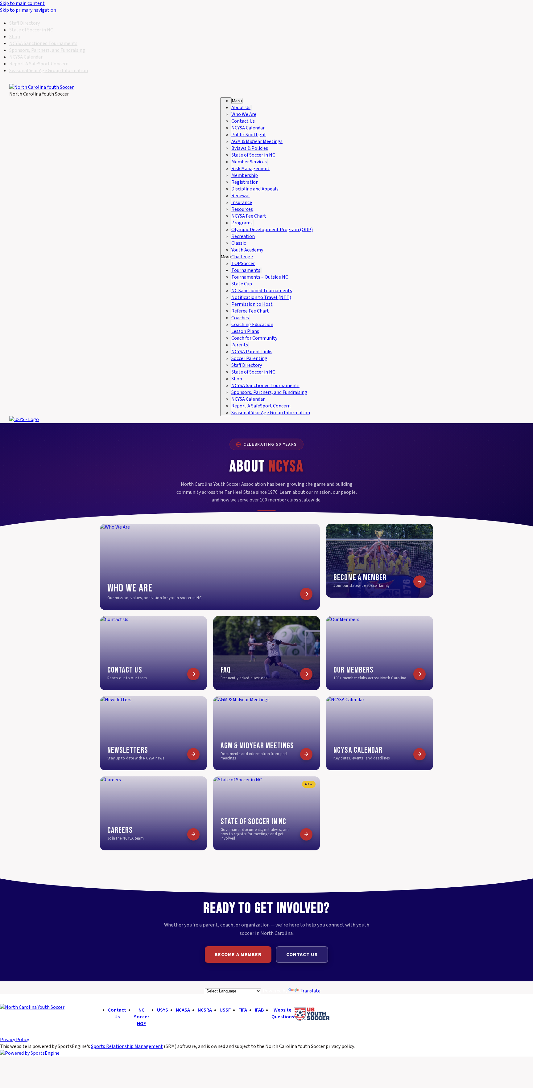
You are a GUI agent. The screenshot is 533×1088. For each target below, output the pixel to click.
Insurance (241, 202)
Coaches (240, 317)
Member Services (249, 161)
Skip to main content (22, 3)
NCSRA (205, 1010)
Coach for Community (254, 338)
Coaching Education (252, 324)
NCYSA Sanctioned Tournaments (43, 43)
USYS (162, 1010)
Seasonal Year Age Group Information (48, 70)
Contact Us (243, 121)
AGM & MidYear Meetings (257, 141)
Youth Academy (247, 250)
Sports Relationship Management (127, 1046)
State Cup (241, 283)
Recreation (243, 236)
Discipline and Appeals (255, 189)
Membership (244, 175)
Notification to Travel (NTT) (261, 297)
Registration (244, 182)
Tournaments (245, 270)
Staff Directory (24, 23)
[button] (236, 101)
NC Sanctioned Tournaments (261, 290)
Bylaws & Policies (249, 148)
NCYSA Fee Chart (248, 216)
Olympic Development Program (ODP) (272, 229)
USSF (225, 1010)
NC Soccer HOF (141, 1017)
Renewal (240, 195)
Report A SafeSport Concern (38, 63)
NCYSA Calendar (26, 57)
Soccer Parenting (249, 358)
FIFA (242, 1010)
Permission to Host (252, 304)
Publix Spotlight (248, 134)
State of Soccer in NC (31, 30)
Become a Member (238, 954)
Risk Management (250, 168)
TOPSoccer (243, 263)
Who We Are (243, 114)
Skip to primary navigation (28, 10)
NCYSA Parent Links (251, 351)
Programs (242, 222)
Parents (239, 345)
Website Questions (282, 1013)
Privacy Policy (14, 1039)
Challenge (242, 256)
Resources (242, 209)
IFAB (259, 1010)
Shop (14, 36)
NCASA (183, 1010)
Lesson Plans (245, 331)
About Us (240, 107)
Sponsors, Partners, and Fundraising (47, 50)
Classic (238, 243)
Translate (310, 991)
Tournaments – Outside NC (259, 277)
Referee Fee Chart (250, 311)
